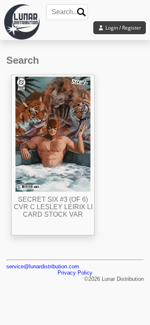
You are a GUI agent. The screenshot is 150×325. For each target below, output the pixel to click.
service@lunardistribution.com (42, 266)
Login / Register (122, 27)
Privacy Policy (75, 273)
